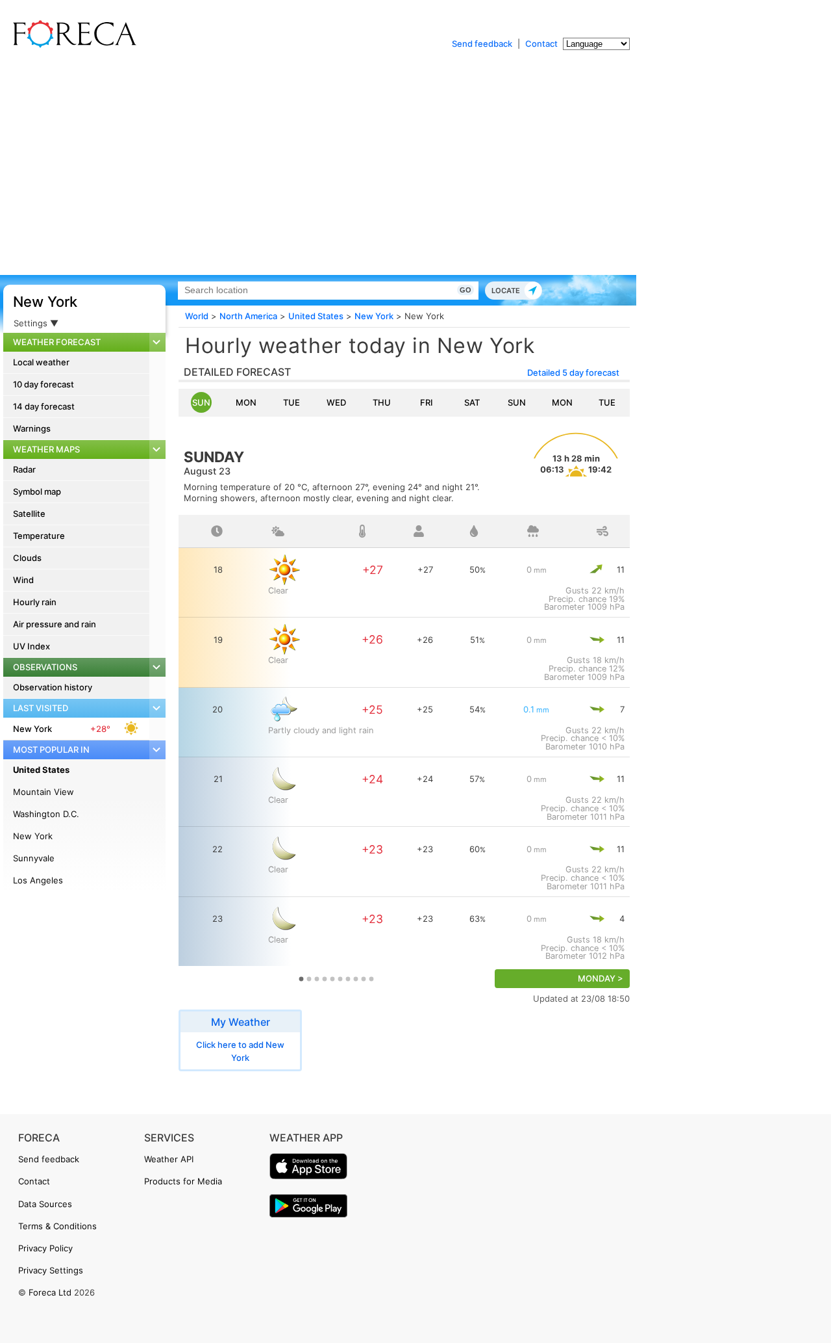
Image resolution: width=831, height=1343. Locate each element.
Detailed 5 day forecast (573, 372)
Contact (541, 43)
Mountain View (43, 792)
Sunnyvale (34, 858)
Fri (426, 402)
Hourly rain (34, 602)
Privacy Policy (45, 1248)
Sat (472, 402)
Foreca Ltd (50, 1292)
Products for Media (183, 1181)
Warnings (32, 428)
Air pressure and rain (54, 624)
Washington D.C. (46, 814)
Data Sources (45, 1204)
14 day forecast (44, 406)
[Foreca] (71, 45)
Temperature (39, 535)
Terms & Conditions (57, 1226)
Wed (336, 402)
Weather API (168, 1159)
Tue (291, 402)
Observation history (52, 687)
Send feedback (482, 43)
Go (465, 290)
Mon (246, 402)
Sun (201, 402)
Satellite (29, 513)
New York (45, 301)
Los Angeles (38, 880)
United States (41, 769)
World (196, 316)
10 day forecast (43, 384)
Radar (24, 469)
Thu (382, 402)
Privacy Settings (50, 1270)
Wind (23, 580)
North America (248, 316)
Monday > (600, 978)
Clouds (27, 558)
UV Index (31, 646)
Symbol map (37, 491)
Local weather (41, 362)
